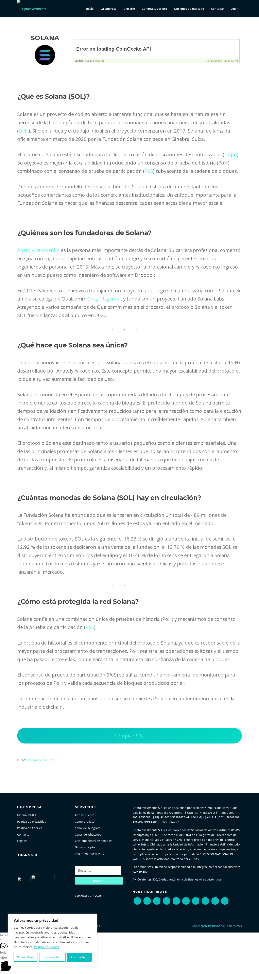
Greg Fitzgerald (104, 298)
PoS (148, 171)
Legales (22, 841)
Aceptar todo (79, 957)
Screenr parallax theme (206, 926)
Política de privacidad (31, 821)
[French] (28, 864)
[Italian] (33, 864)
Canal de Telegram (87, 828)
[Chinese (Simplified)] (19, 864)
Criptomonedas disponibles (93, 841)
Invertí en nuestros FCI (90, 854)
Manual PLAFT (26, 815)
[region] (52, 940)
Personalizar (25, 957)
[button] (129, 935)
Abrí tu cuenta (84, 815)
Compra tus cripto (154, 9)
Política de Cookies (29, 828)
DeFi (24, 130)
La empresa (109, 9)
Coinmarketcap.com (41, 760)
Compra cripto (84, 821)
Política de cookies (46, 947)
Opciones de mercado (189, 9)
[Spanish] (41, 864)
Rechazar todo (52, 957)
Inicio (90, 9)
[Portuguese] (37, 864)
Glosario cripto (85, 847)
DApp (230, 154)
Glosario (129, 9)
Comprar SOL (129, 735)
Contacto (217, 9)
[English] (24, 864)
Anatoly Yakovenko (38, 250)
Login (234, 9)
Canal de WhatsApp (88, 834)
